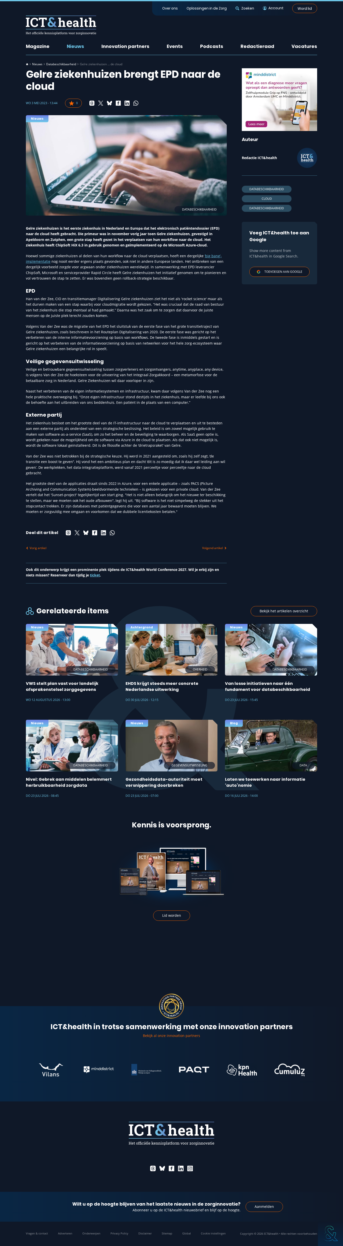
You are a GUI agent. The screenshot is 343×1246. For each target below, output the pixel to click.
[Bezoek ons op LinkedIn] (181, 1168)
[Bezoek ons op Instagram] (190, 1168)
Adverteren (65, 1233)
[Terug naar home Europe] (61, 25)
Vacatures (304, 46)
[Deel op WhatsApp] (135, 103)
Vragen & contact (37, 1233)
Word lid (305, 8)
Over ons (170, 8)
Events (175, 46)
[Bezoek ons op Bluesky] (162, 1168)
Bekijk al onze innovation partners (171, 1035)
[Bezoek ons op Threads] (153, 1168)
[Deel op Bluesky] (109, 103)
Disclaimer (145, 1233)
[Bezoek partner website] (26, 1070)
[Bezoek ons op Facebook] (171, 1168)
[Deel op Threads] (91, 103)
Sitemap (167, 1233)
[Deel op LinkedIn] (127, 103)
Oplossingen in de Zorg (207, 8)
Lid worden (171, 915)
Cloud (267, 198)
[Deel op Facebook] (118, 103)
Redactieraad (257, 46)
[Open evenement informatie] (330, 1233)
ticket (95, 575)
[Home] (27, 64)
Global (186, 1233)
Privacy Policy (119, 1233)
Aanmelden (264, 1206)
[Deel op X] (100, 103)
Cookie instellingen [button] (213, 1233)
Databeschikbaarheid (61, 64)
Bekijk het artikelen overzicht (284, 611)
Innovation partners (125, 46)
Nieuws (75, 46)
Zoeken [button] (247, 8)
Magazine (37, 46)
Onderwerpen (91, 1233)
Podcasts (211, 46)
